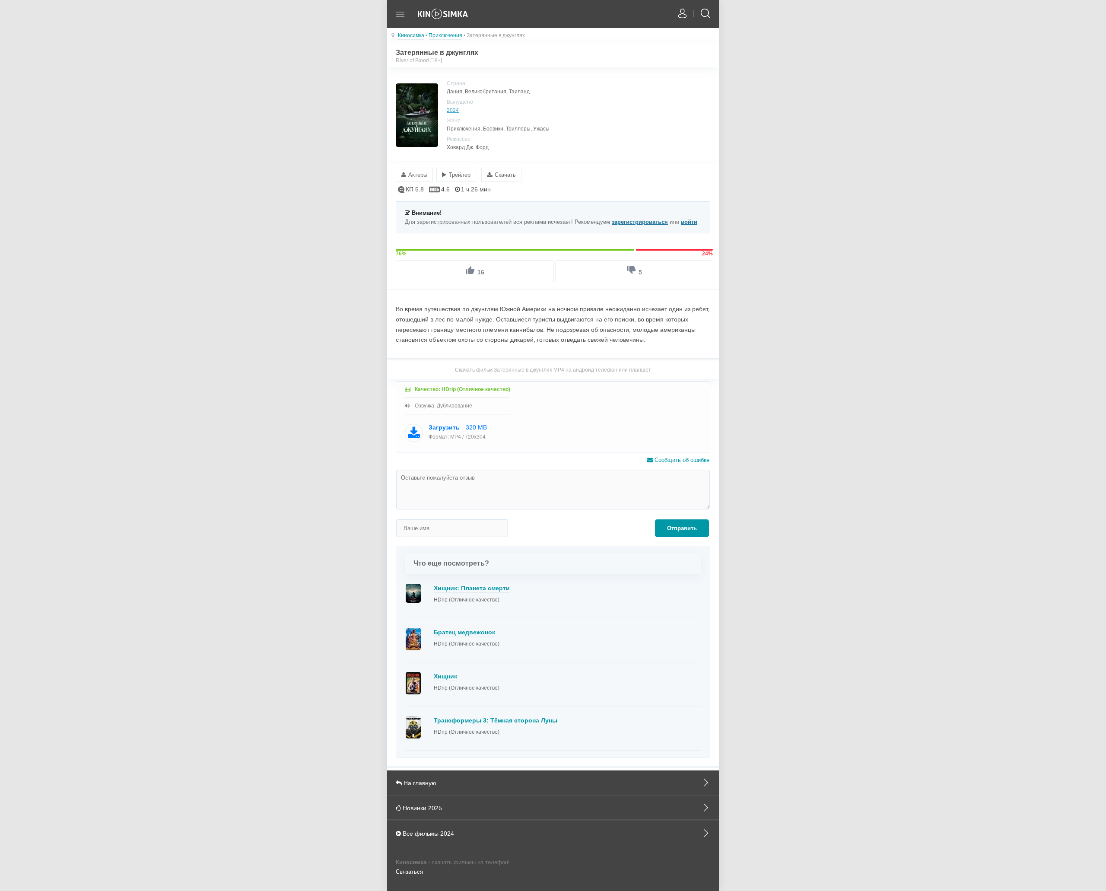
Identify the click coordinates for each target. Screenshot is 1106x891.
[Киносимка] (443, 18)
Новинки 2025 (421, 808)
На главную (419, 783)
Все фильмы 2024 (427, 833)
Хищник (445, 676)
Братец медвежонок (464, 632)
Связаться (409, 872)
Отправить (682, 528)
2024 (453, 110)
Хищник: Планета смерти (472, 588)
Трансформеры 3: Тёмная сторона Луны (495, 720)
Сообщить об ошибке (681, 460)
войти (689, 222)
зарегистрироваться (640, 222)
